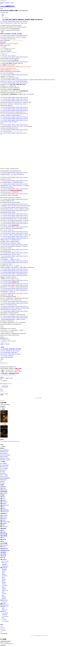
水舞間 (3, 595)
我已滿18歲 (2, 645)
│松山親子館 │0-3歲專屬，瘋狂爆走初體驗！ (6, 357)
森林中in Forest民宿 (4, 562)
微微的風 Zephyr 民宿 (5, 590)
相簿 (2, 14)
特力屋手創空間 (3, 473)
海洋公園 (3, 498)
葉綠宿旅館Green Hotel (5, 606)
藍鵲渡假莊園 (4, 486)
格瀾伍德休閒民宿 (4, 564)
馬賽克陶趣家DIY (4, 513)
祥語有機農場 (4, 500)
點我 (3, 373)
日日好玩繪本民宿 (4, 614)
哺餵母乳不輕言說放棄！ (4, 456)
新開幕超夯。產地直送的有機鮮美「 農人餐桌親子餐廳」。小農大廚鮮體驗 (11, 33)
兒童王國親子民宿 (4, 575)
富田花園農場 (4, 528)
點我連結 (18, 368)
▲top (1, 388)
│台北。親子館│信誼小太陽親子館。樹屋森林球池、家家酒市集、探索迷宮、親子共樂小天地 (22, 19)
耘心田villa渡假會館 (4, 585)
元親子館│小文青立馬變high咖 (9, 355)
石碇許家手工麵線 (4, 515)
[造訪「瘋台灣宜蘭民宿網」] (3, 633)
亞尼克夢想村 (3, 481)
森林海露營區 (4, 488)
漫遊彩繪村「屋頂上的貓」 (6, 550)
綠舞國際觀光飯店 (4, 567)
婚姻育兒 (7, 12)
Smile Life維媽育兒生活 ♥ (7, 6)
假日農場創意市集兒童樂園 (6, 521)
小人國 (3, 537)
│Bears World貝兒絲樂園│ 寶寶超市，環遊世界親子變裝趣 (8, 352)
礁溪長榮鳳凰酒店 (4, 569)
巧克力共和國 (4, 539)
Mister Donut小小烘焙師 (4, 476)
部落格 (3, 15)
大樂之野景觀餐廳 (4, 543)
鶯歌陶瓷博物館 (4, 518)
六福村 (3, 541)
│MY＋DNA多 (2, 355)
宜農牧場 (3, 506)
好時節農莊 (3, 520)
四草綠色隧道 (4, 552)
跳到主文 (1, 8)
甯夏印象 (3, 577)
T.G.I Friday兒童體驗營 (4, 468)
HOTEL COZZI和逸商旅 (5, 621)
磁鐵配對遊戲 (10, 296)
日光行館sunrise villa (4, 601)
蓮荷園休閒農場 (4, 523)
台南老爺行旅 (4, 611)
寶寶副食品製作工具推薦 (4, 451)
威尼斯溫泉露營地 (4, 491)
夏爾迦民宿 (3, 580)
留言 (6, 383)
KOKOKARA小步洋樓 (5, 616)
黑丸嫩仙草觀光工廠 (4, 479)
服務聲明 (47, 635)
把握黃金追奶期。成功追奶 (5, 458)
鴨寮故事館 (3, 508)
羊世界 (3, 530)
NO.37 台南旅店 (4, 619)
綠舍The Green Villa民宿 (5, 561)
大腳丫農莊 (3, 532)
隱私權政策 (43, 635)
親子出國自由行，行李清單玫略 (5, 459)
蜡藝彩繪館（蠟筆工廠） (5, 505)
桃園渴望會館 (4, 603)
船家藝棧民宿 (4, 588)
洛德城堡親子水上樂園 (5, 511)
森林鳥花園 (3, 546)
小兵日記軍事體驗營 (4, 463)
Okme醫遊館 (3, 471)
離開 (4, 645)
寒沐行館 (3, 572)
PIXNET (33, 635)
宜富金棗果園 (4, 503)
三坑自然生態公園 (4, 526)
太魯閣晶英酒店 (4, 559)
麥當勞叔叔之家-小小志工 (4, 466)
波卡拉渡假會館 (4, 593)
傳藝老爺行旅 (4, 574)
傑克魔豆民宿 (4, 598)
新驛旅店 (3, 608)
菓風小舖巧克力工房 (5, 548)
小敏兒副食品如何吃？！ (4, 453)
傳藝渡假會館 (4, 582)
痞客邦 (5, 383)
